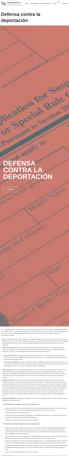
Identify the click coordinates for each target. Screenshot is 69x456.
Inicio (26, 3)
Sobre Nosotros (34, 3)
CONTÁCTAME (10, 189)
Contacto (65, 3)
